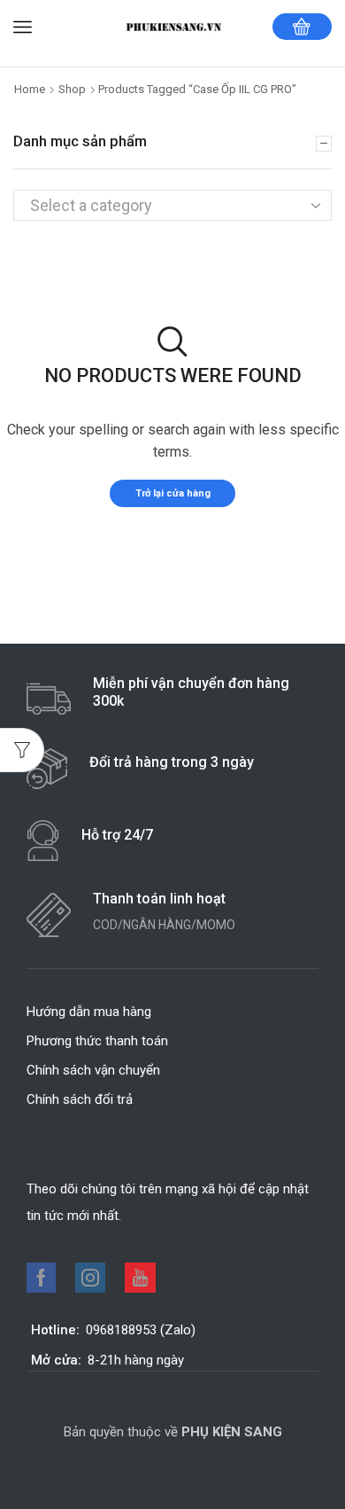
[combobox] (172, 205)
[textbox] (157, 206)
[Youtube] (140, 1278)
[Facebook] (41, 1278)
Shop (72, 89)
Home (29, 89)
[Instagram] (90, 1278)
